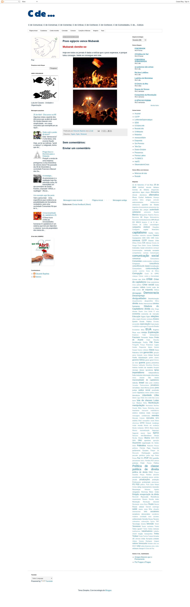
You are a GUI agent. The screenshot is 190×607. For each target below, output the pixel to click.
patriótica (142, 455)
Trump (141, 536)
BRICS (138, 222)
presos (151, 477)
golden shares (154, 357)
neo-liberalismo (146, 435)
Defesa (156, 290)
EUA (148, 329)
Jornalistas (136, 388)
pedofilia (156, 458)
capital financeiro (151, 229)
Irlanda (156, 377)
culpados (135, 287)
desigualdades (139, 298)
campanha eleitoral (141, 227)
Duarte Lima (143, 311)
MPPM (142, 423)
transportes (148, 534)
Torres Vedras (148, 529)
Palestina (141, 445)
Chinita (139, 243)
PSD (137, 484)
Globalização (142, 357)
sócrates (156, 516)
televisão (150, 524)
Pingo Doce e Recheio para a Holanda (49, 154)
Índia (134, 375)
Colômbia (155, 245)
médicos (142, 413)
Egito (78, 134)
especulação (145, 324)
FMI (150, 342)
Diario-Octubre (140, 150)
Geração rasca (142, 355)
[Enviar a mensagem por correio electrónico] (98, 131)
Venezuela (143, 543)
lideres (134, 398)
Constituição (154, 266)
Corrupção (137, 273)
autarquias (136, 212)
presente (156, 474)
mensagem (155, 413)
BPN (152, 220)
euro (138, 332)
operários (147, 440)
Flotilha (145, 342)
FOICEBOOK (140, 48)
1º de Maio (149, 185)
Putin (147, 484)
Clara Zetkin (142, 245)
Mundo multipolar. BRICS (140, 428)
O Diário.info (139, 126)
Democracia (151, 292)
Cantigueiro (136, 229)
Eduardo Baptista (42, 274)
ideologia (135, 370)
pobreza (135, 463)
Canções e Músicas (84, 30)
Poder (142, 463)
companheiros (136, 253)
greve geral (149, 360)
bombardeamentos (145, 220)
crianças (135, 276)
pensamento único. (138, 460)
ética (142, 330)
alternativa (154, 195)
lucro (134, 400)
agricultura (136, 192)
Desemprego (138, 295)
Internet (142, 377)
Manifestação (153, 403)
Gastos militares (143, 350)
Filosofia (156, 340)
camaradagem (154, 224)
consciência (154, 263)
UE (133, 539)
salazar (141, 507)
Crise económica (153, 282)
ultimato (137, 539)
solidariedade (137, 519)
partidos (156, 453)
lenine (147, 392)
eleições (155, 316)
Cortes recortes (54, 30)
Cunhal (148, 287)
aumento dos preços (140, 209)
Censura (73, 30)
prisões (156, 477)
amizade (156, 200)
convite (134, 271)
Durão (150, 311)
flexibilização (136, 342)
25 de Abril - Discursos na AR (44, 115)
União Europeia (146, 539)
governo (135, 360)
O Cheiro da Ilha (141, 84)
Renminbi (135, 497)
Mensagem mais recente (72, 200)
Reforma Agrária (152, 489)
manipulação (138, 405)
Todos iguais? (137, 529)
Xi (145, 548)
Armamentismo (144, 207)
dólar (152, 309)
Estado (156, 326)
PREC (151, 472)
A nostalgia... (48, 176)
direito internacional (146, 303)
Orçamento (136, 443)
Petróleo (147, 460)
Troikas (135, 536)
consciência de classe (141, 266)
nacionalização (144, 430)
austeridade (154, 209)
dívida (147, 309)
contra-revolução (152, 268)
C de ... (41, 13)
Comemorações (137, 250)
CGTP (137, 117)
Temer (157, 524)
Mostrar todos (155, 105)
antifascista (136, 205)
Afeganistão (155, 190)
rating (139, 487)
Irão (149, 377)
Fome (156, 342)
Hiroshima (149, 365)
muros (156, 428)
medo (148, 413)
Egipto (73, 134)
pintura (156, 460)
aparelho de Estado (150, 205)
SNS (145, 511)
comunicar (136, 258)
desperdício (149, 301)
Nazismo (135, 435)
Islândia (135, 383)
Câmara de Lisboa (140, 224)
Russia (156, 504)
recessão (155, 487)
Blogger (108, 590)
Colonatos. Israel (138, 248)
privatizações (144, 479)
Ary (158, 207)
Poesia (149, 463)
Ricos (146, 504)
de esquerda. (147, 290)
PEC (150, 458)
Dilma (157, 301)
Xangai (141, 548)
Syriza (152, 521)
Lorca (157, 398)
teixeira (143, 524)
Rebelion (138, 135)
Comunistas (137, 261)
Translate (49, 581)
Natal (149, 433)
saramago (156, 507)
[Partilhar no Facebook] (109, 131)
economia (136, 314)
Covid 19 (148, 273)
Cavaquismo (136, 238)
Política (156, 463)
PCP (146, 458)
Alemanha (155, 192)
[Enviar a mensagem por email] (102, 131)
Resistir (138, 176)
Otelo (134, 445)
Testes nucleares (147, 526)
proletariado (146, 482)
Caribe (151, 233)
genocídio (148, 352)
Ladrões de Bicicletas (144, 78)
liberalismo (136, 395)
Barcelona (135, 217)
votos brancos (146, 546)
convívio (141, 271)
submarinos (136, 521)
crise (149, 278)
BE (141, 217)
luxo (133, 403)
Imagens (95, 30)
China (134, 243)
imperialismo (138, 372)
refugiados (136, 492)
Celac (157, 238)
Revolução (136, 502)
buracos (144, 222)
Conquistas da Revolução (145, 95)
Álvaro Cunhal (137, 197)
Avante (156, 212)
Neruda (156, 435)
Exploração (153, 332)
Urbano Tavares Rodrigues (142, 541)
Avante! (138, 114)
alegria (147, 192)
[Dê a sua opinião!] (104, 131)
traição (140, 534)
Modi (140, 420)
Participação (146, 453)
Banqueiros (143, 215)
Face (102, 30)
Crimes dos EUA (138, 279)
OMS (134, 440)
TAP (157, 521)
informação (147, 375)
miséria (134, 420)
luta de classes (144, 400)
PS (133, 484)
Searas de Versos (142, 89)
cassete (149, 235)
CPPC (157, 273)
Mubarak (84, 134)
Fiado (148, 340)
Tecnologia (136, 524)
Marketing (151, 408)
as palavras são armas (144, 67)
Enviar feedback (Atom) (81, 204)
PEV (152, 460)
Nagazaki (135, 433)
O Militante (139, 132)
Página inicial (33, 30)
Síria (150, 509)
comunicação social (145, 255)
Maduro (139, 403)
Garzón (156, 347)
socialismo (154, 511)
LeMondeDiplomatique (143, 120)
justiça (134, 390)
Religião (135, 494)
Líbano (156, 392)
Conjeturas (43, 30)
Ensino (156, 319)
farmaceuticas (154, 335)
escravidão (135, 324)
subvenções (145, 521)
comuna (145, 253)
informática (155, 375)
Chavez (151, 240)
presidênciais (136, 477)
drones (134, 311)
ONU (140, 440)
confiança (156, 261)
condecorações (147, 261)
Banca (135, 214)
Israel (141, 382)
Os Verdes (155, 443)
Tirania (156, 526)
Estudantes (136, 330)
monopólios (146, 420)
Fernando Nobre (147, 337)
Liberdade (147, 395)
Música (134, 430)
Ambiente (148, 197)
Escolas (156, 321)
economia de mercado (150, 314)
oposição (156, 440)
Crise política (136, 285)
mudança (155, 423)
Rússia (134, 507)
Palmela (142, 448)
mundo (140, 425)
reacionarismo (147, 487)
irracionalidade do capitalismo (145, 380)
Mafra (145, 403)
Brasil (157, 220)
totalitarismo (136, 531)
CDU (148, 238)
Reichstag (144, 492)
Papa (148, 448)
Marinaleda (149, 405)
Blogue (146, 217)
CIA (143, 243)
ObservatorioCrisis (142, 164)
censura (136, 240)
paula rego (150, 455)
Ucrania (156, 536)
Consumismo (137, 268)
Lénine (152, 392)
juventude (155, 390)
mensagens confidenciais (141, 415)
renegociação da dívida (149, 494)
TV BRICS (139, 158)
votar (139, 546)
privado (134, 479)
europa (144, 332)
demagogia (136, 293)
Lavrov (134, 392)
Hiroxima (156, 365)
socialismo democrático (141, 514)
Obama (147, 438)
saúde (134, 509)
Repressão (144, 497)
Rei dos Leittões (141, 72)
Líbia (156, 395)
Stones (38, 277)
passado (135, 455)
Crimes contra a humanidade (149, 276)
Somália (145, 519)
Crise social (148, 284)
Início (134, 377)
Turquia (150, 536)
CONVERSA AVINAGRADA (141, 60)
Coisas (149, 245)
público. (142, 484)
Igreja (156, 370)
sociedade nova (145, 516)
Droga (157, 309)
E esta (156, 311)
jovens (152, 388)
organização (146, 443)
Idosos (142, 370)
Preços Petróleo (146, 474)
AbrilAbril (141, 187)
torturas (156, 529)
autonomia (147, 212)
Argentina (135, 207)
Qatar (152, 484)
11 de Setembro (138, 185)
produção (155, 479)
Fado (144, 335)
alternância (143, 195)
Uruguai (156, 541)
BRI (133, 222)
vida (154, 543)
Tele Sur (138, 146)
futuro (150, 347)
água (142, 192)
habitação (142, 365)
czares (138, 290)
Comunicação (154, 253)
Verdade (150, 543)
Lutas (156, 400)
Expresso (135, 335)
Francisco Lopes (152, 345)
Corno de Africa (152, 271)
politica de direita (145, 469)
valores (135, 543)
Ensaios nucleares (147, 319)
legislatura (140, 392)
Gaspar (134, 350)
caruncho (143, 235)
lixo (153, 398)
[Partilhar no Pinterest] (111, 131)
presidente (145, 477)
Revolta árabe (154, 499)
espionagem (143, 326)
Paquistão (155, 448)
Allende (134, 195)
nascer (143, 433)
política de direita (139, 472)
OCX (157, 438)
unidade (156, 539)
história (134, 367)
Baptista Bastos (153, 215)
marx (157, 408)
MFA (157, 418)
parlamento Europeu (140, 450)
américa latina (137, 200)
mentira (155, 415)
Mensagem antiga (120, 200)
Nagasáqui (155, 430)
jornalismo (155, 385)
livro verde (148, 398)
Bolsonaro (135, 220)
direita (135, 303)
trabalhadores (147, 531)
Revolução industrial (151, 502)
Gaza (151, 350)
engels (138, 319)
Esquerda (138, 141)
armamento (152, 207)
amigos (148, 200)
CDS (143, 238)
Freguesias (142, 347)
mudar (134, 425)
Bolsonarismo (154, 217)
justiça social (144, 390)
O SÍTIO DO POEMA (143, 100)
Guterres (135, 365)
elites (134, 319)
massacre (145, 410)
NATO (156, 433)
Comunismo (154, 258)
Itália (146, 383)
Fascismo (136, 337)
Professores (136, 482)
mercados (150, 418)
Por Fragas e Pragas (143, 562)
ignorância (149, 370)
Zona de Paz (150, 548)
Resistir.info (139, 129)
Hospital (156, 367)
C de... (156, 222)
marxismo (135, 410)
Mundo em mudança (151, 425)
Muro (152, 428)
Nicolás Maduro (137, 438)
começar (156, 248)
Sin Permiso (139, 143)
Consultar (65, 30)
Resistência (155, 497)
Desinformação (153, 298)
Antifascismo (154, 202)
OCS (152, 438)
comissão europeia (151, 250)
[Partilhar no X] (107, 131)
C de (150, 222)
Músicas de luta (141, 173)
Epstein (135, 321)
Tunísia (145, 536)
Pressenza (139, 152)
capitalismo (139, 232)
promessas (155, 482)
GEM (137, 123)
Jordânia (156, 383)
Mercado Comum (138, 418)
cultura (142, 287)
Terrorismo (136, 526)
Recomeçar (136, 489)
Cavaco (156, 235)
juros (157, 388)
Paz (138, 458)
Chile (157, 240)
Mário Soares (142, 408)
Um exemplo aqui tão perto (43, 195)
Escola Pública (145, 321)
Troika (156, 534)
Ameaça (156, 197)
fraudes (134, 347)
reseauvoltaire (140, 138)
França (142, 345)
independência (154, 373)
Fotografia (135, 345)
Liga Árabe (140, 398)
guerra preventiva (152, 363)
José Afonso (145, 388)
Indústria (139, 375)
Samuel (148, 507)
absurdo (148, 187)
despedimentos (137, 301)
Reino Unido (154, 492)
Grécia (142, 360)
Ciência (148, 243)
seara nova (143, 509)
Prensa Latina (140, 155)
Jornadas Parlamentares (140, 385)
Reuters (144, 499)
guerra (142, 362)
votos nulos (155, 546)
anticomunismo (137, 202)
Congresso (136, 263)
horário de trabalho (145, 367)
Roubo (151, 504)
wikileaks (135, 548)
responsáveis (136, 499)
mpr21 (137, 161)
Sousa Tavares (153, 519)
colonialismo (149, 248)
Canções (156, 227)
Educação (136, 316)
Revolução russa (137, 504)
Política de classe (145, 465)
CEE (152, 238)
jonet (150, 383)
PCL (142, 458)
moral (152, 420)
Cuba (157, 285)
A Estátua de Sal (141, 54)
